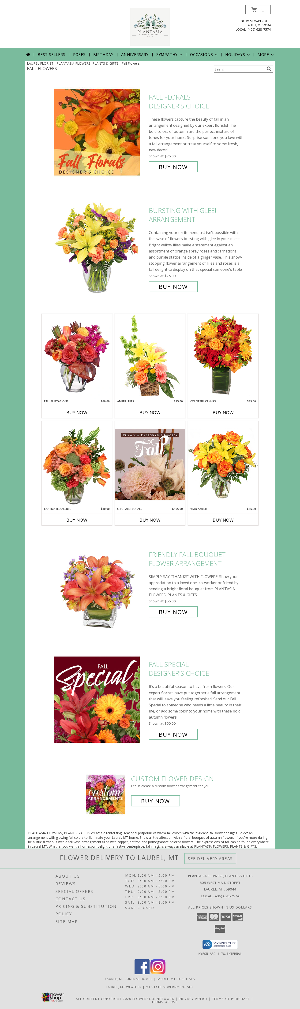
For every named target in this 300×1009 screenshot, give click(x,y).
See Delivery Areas (210, 858)
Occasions (201, 54)
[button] (258, 9)
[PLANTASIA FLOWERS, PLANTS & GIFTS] (150, 26)
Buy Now (173, 167)
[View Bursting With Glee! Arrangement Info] (100, 248)
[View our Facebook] (142, 973)
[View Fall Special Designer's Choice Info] (100, 699)
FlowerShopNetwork (153, 999)
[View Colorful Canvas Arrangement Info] (223, 356)
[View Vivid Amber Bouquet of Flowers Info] (223, 463)
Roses (79, 54)
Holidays (235, 54)
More (263, 54)
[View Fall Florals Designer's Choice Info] (100, 132)
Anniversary (135, 54)
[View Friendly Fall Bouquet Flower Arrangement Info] (100, 583)
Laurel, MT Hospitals (176, 979)
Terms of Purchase (231, 999)
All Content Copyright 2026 (103, 999)
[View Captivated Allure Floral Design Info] (77, 464)
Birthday (103, 54)
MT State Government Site (170, 987)
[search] (269, 68)
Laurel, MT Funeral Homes (129, 979)
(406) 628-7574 (259, 29)
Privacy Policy (193, 999)
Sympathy (167, 54)
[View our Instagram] (157, 973)
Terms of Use (165, 1002)
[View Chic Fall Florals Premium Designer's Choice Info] (150, 464)
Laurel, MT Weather (124, 987)
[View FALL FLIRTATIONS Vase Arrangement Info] (77, 356)
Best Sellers (51, 54)
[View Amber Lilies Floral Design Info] (150, 356)
